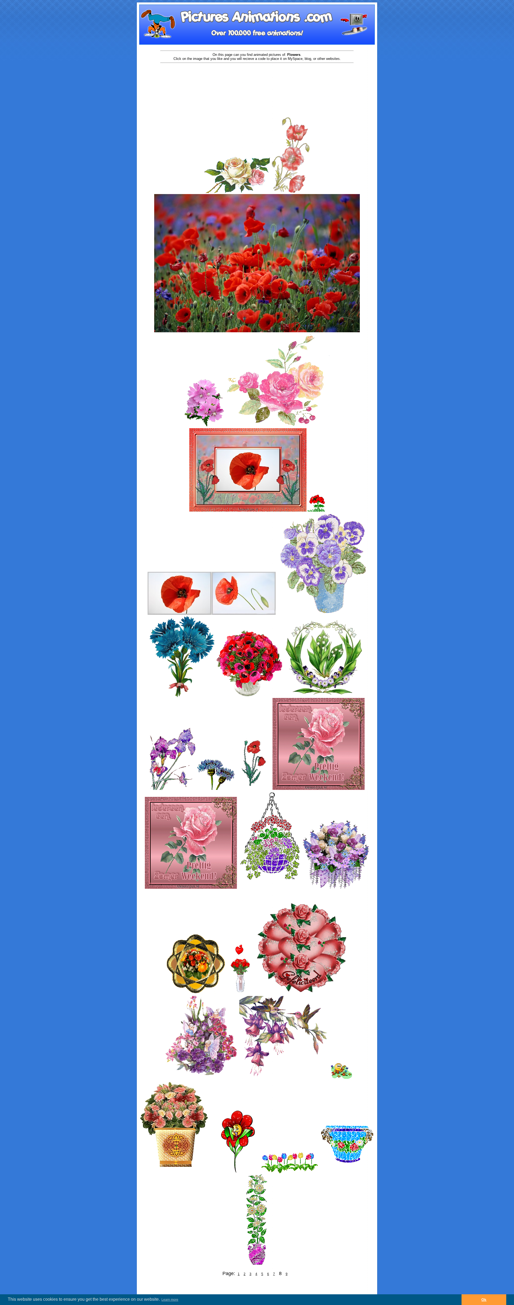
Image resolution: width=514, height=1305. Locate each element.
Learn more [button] (169, 1300)
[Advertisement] (257, 81)
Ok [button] (483, 1300)
